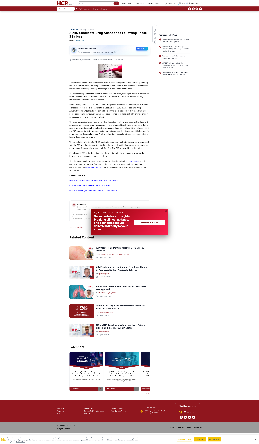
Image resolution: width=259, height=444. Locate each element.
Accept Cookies (214, 439)
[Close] (256, 439)
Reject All (200, 439)
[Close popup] (166, 211)
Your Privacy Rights (184, 439)
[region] (129, 439)
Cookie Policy (20, 442)
